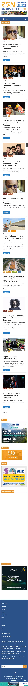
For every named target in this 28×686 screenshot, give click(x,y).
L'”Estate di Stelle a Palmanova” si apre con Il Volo (12, 85)
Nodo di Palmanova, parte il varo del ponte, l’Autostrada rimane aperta (13, 238)
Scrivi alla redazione (6, 636)
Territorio (15, 271)
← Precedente (4, 412)
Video (19, 271)
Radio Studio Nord (5, 633)
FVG (8, 39)
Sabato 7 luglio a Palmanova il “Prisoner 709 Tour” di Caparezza (14, 318)
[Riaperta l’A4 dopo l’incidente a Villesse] (14, 344)
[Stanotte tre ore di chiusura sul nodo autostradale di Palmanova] (14, 108)
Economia (3, 609)
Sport (2, 617)
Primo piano (13, 230)
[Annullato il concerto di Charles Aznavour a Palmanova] (14, 381)
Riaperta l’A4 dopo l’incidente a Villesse (10, 357)
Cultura (4, 39)
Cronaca (5, 115)
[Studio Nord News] (3, 18)
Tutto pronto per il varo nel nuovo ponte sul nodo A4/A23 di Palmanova (13, 279)
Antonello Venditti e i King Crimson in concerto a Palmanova (13, 201)
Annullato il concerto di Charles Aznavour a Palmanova (12, 395)
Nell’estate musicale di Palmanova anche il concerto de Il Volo (11, 163)
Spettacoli (13, 39)
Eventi (2, 628)
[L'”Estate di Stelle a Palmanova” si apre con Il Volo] (14, 71)
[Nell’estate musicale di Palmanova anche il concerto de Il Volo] (14, 149)
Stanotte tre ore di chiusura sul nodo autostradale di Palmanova (13, 123)
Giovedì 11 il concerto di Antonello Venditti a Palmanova (12, 46)
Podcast (3, 625)
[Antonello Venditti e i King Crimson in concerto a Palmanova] (14, 186)
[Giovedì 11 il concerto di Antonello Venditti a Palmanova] (14, 32)
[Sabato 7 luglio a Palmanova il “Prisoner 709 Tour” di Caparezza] (14, 303)
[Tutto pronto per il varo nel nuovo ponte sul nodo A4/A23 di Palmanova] (14, 264)
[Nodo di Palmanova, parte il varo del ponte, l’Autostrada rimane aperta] (14, 224)
